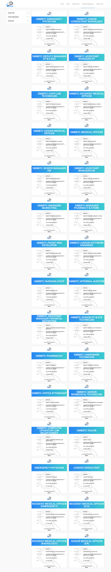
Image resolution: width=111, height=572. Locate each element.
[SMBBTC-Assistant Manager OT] (86, 65)
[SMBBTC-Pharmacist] (49, 363)
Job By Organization (13, 17)
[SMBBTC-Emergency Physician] (49, 28)
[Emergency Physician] (49, 475)
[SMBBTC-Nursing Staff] (49, 289)
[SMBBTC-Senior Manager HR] (49, 177)
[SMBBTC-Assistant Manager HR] (86, 177)
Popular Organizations (88, 4)
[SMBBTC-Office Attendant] (49, 401)
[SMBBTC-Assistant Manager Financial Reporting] (49, 326)
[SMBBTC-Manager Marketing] (49, 214)
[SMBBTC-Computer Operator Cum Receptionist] (49, 438)
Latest (68, 4)
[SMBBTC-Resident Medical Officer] (86, 102)
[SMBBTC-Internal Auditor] (86, 289)
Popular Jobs (99, 4)
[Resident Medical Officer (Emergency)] (49, 513)
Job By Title (11, 13)
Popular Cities (76, 4)
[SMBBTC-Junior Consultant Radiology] (86, 28)
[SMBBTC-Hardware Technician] (86, 363)
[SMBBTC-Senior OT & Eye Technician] (86, 326)
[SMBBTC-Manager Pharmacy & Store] (86, 214)
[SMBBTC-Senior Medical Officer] (49, 140)
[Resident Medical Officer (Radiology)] (49, 550)
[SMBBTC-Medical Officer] (86, 140)
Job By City (11, 21)
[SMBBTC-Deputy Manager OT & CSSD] (49, 65)
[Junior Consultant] (86, 475)
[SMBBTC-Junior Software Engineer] (86, 251)
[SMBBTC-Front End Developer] (49, 251)
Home (62, 4)
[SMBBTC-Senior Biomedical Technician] (86, 401)
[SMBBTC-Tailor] (86, 438)
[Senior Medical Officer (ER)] (86, 550)
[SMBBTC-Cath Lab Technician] (49, 102)
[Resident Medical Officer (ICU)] (86, 513)
